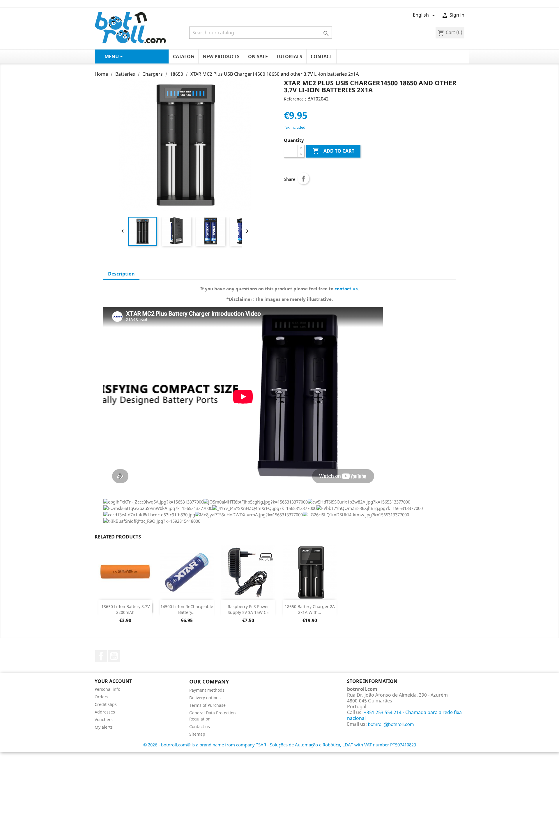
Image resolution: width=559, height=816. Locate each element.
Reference (294, 99)
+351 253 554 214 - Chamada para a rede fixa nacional (404, 715)
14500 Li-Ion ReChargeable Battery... (186, 609)
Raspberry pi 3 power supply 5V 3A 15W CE (248, 609)
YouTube (114, 656)
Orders (101, 697)
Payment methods (206, 690)
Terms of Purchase (207, 705)
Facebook (101, 656)
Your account (113, 681)
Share (303, 178)
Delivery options (205, 697)
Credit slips (106, 704)
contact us (346, 289)
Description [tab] (121, 274)
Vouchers (104, 719)
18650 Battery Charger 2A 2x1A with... (310, 609)
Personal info (107, 689)
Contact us (199, 726)
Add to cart (333, 150)
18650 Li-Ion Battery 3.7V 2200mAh (125, 609)
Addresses (105, 712)
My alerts (104, 727)
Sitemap (197, 734)
